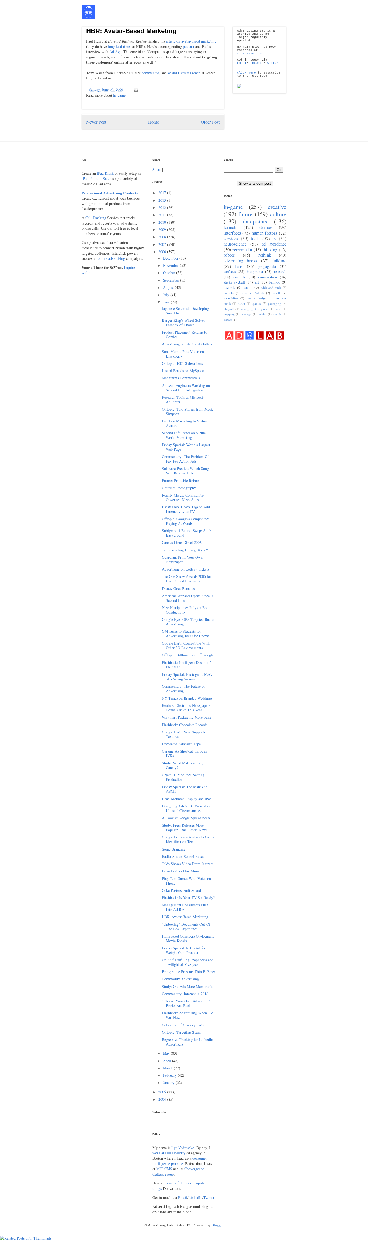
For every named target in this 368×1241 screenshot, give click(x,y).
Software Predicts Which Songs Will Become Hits (186, 471)
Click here (246, 72)
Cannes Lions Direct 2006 (182, 542)
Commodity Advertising (180, 978)
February (170, 1075)
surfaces (230, 271)
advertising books (241, 260)
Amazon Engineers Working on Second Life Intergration (186, 388)
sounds (277, 314)
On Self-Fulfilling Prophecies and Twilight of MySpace (187, 962)
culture (278, 214)
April (167, 1060)
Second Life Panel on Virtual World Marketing (184, 435)
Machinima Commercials (181, 377)
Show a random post (255, 183)
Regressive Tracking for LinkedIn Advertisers (187, 1042)
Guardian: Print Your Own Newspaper (182, 559)
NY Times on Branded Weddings (187, 698)
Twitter (272, 63)
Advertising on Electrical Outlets (187, 344)
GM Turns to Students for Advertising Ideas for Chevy (185, 633)
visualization (267, 276)
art (257, 282)
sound (248, 287)
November (171, 265)
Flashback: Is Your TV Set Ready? (188, 897)
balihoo (274, 282)
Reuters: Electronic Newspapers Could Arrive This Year (186, 707)
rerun (241, 303)
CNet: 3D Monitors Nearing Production (183, 777)
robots (229, 255)
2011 (162, 214)
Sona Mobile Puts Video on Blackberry (183, 354)
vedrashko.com (249, 53)
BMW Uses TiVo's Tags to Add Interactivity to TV (186, 509)
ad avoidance (274, 244)
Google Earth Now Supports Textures (183, 734)
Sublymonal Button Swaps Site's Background (186, 533)
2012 (162, 207)
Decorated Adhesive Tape (181, 743)
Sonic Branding (174, 849)
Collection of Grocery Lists (183, 1024)
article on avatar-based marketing (191, 41)
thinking (269, 249)
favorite (229, 287)
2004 (162, 1099)
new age (246, 314)
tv (274, 238)
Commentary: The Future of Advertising (183, 688)
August (169, 287)
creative (277, 206)
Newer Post (96, 122)
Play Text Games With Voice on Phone (186, 881)
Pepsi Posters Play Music (181, 870)
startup (228, 319)
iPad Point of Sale (95, 178)
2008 (162, 236)
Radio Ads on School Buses (183, 856)
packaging (274, 304)
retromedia (242, 249)
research (280, 271)
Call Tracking (95, 217)
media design (256, 298)
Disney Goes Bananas (178, 588)
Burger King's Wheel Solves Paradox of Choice (183, 322)
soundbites (231, 298)
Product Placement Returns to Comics (184, 334)
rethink (264, 255)
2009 (162, 229)
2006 (162, 251)
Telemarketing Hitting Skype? (185, 550)
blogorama (255, 271)
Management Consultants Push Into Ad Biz (185, 907)
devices (266, 227)
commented (150, 72)
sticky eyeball (234, 282)
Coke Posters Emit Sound (181, 890)
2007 (162, 244)
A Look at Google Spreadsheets (186, 817)
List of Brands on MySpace (183, 370)
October (169, 272)
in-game (119, 95)
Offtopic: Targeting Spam (181, 1032)
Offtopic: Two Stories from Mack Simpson (187, 411)
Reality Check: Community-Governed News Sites (183, 497)
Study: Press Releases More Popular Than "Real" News (184, 827)
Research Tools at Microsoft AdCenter (183, 399)
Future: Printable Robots (180, 480)
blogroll (229, 309)
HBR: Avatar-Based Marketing (131, 30)
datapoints (255, 221)
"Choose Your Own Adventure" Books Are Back (186, 1003)
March (168, 1068)
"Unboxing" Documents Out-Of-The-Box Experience (187, 926)
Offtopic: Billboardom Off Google (188, 655)
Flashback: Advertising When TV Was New (187, 1015)
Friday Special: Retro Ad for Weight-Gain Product (184, 950)
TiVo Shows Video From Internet (187, 863)
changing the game (254, 309)
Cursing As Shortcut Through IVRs (184, 753)
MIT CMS (164, 1168)
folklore (279, 260)
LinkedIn (255, 63)
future (245, 214)
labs (278, 309)
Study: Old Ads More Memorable (187, 986)
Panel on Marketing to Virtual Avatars (185, 423)
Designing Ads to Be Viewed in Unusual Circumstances (186, 808)
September (171, 280)
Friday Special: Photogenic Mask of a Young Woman (187, 676)
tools (255, 238)
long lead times (119, 46)
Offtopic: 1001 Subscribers (182, 363)
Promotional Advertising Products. (110, 193)
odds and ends (271, 287)
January (169, 1082)
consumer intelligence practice (179, 1161)
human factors (264, 233)
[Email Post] (135, 89)
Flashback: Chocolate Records (184, 724)
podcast (188, 46)
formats (230, 227)
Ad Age (115, 51)
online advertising (111, 258)
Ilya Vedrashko (182, 1147)
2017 (162, 192)
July (166, 294)
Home (153, 122)
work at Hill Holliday (168, 1152)
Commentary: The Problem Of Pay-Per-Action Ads (185, 459)
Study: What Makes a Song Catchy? (182, 765)
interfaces (232, 233)
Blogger (217, 1225)
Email (242, 63)
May (167, 1053)
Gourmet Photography (179, 487)
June (167, 302)
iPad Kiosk (105, 173)
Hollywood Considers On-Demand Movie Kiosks (188, 938)
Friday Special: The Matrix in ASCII (184, 789)
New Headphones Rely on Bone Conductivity (186, 610)
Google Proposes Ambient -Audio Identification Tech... (188, 839)
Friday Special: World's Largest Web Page (186, 447)
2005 (162, 1092)
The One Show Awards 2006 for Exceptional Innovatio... (186, 578)
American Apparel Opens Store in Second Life (188, 598)
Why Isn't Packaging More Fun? (186, 717)
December (171, 258)
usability (239, 276)
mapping (229, 314)
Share (156, 169)
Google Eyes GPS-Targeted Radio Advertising (188, 622)
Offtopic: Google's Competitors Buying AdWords (185, 521)
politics (262, 314)
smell (276, 293)
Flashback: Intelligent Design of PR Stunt (186, 665)
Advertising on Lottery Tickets (185, 569)
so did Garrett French (184, 72)
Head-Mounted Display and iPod (187, 798)
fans (239, 266)
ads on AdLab (253, 293)
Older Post (210, 122)
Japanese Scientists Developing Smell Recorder (185, 311)
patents (229, 293)
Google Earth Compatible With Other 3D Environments (186, 645)
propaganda (267, 266)
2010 (162, 222)
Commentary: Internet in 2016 (185, 993)
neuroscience (235, 244)
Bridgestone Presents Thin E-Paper (188, 971)
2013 (162, 200)
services (231, 238)
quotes (256, 303)
